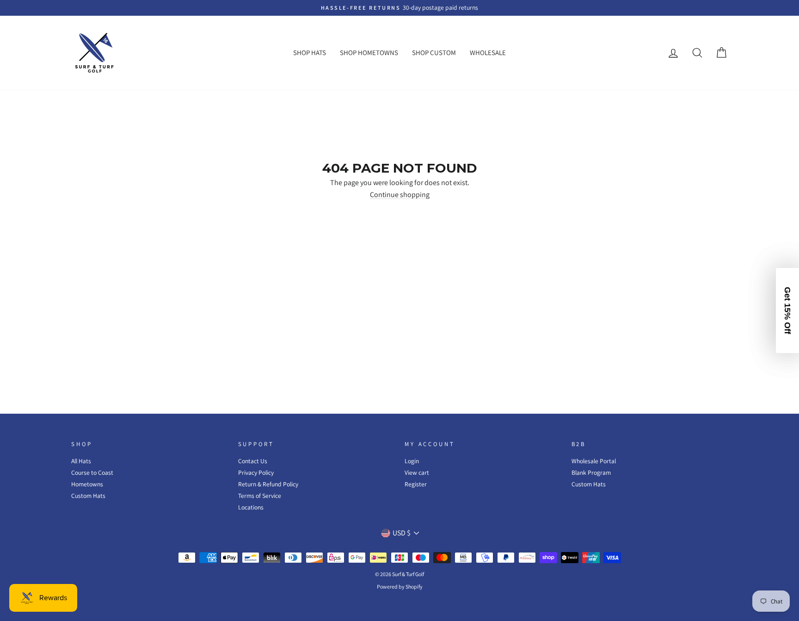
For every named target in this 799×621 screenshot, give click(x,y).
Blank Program (591, 472)
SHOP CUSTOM (434, 52)
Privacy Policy (256, 472)
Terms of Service (259, 495)
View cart (417, 472)
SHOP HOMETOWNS (369, 52)
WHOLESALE (488, 52)
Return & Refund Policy (268, 484)
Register (416, 484)
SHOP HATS (309, 52)
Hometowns (87, 484)
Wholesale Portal (594, 461)
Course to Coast (92, 472)
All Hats (81, 461)
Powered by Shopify (400, 586)
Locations (251, 507)
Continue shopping (400, 195)
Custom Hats (88, 495)
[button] (787, 310)
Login (412, 461)
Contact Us (252, 461)
